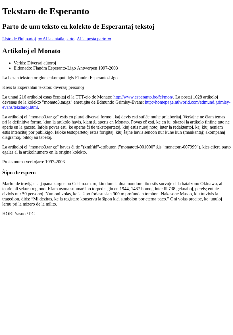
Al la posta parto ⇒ (94, 38)
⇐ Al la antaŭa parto (56, 38)
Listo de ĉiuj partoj (19, 38)
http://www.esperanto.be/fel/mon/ (143, 97)
